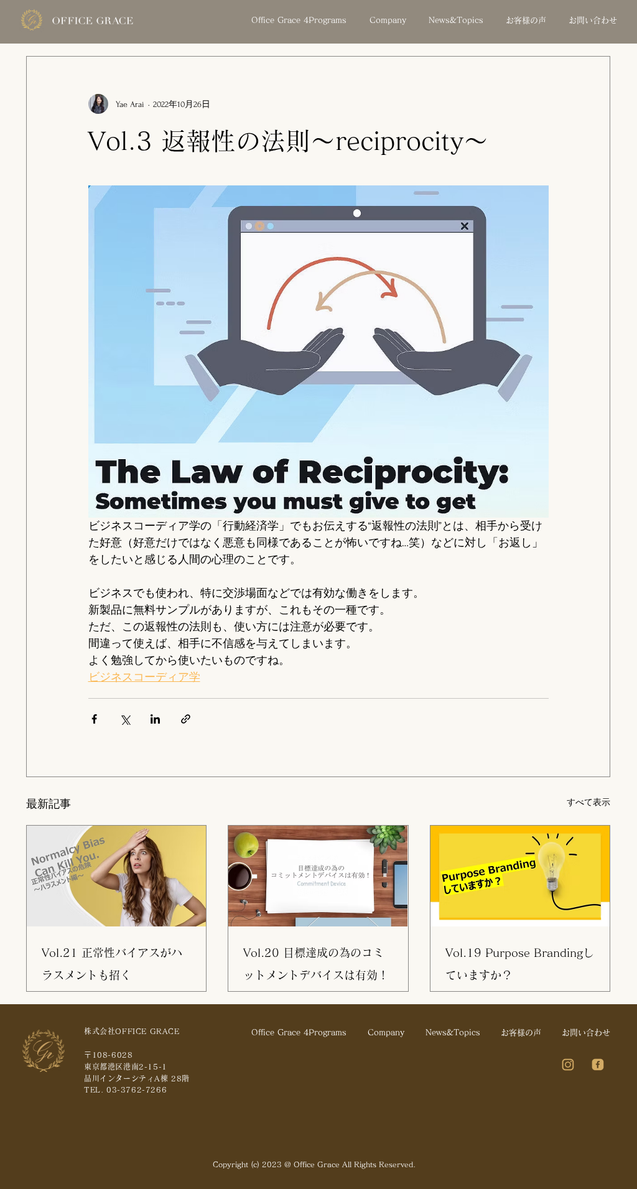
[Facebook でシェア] (94, 719)
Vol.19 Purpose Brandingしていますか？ (519, 964)
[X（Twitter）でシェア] (125, 719)
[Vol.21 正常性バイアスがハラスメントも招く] (116, 876)
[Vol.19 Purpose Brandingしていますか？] (520, 876)
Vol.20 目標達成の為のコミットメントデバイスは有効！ (316, 964)
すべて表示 (588, 802)
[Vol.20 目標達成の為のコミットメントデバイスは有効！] (317, 876)
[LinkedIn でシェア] (155, 719)
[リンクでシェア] (186, 719)
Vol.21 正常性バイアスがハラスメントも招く (112, 964)
